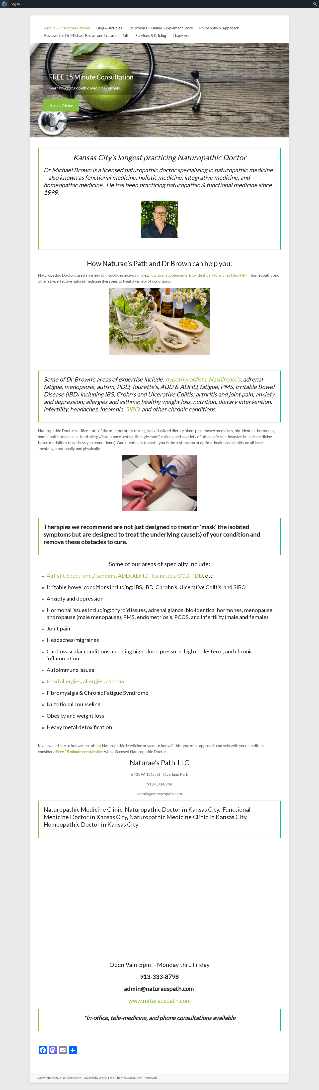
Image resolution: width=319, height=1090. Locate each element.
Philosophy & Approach (219, 27)
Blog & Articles (109, 27)
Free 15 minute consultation (79, 751)
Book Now (61, 105)
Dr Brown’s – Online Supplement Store (160, 27)
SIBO (132, 409)
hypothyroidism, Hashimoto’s (202, 379)
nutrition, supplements (168, 275)
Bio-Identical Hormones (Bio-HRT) (219, 275)
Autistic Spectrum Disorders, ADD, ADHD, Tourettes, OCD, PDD (125, 575)
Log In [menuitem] (15, 4)
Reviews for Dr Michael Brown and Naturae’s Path (86, 35)
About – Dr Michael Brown (67, 27)
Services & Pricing (151, 35)
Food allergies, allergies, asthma (85, 681)
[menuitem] (4, 4)
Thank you (181, 35)
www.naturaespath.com (159, 1000)
